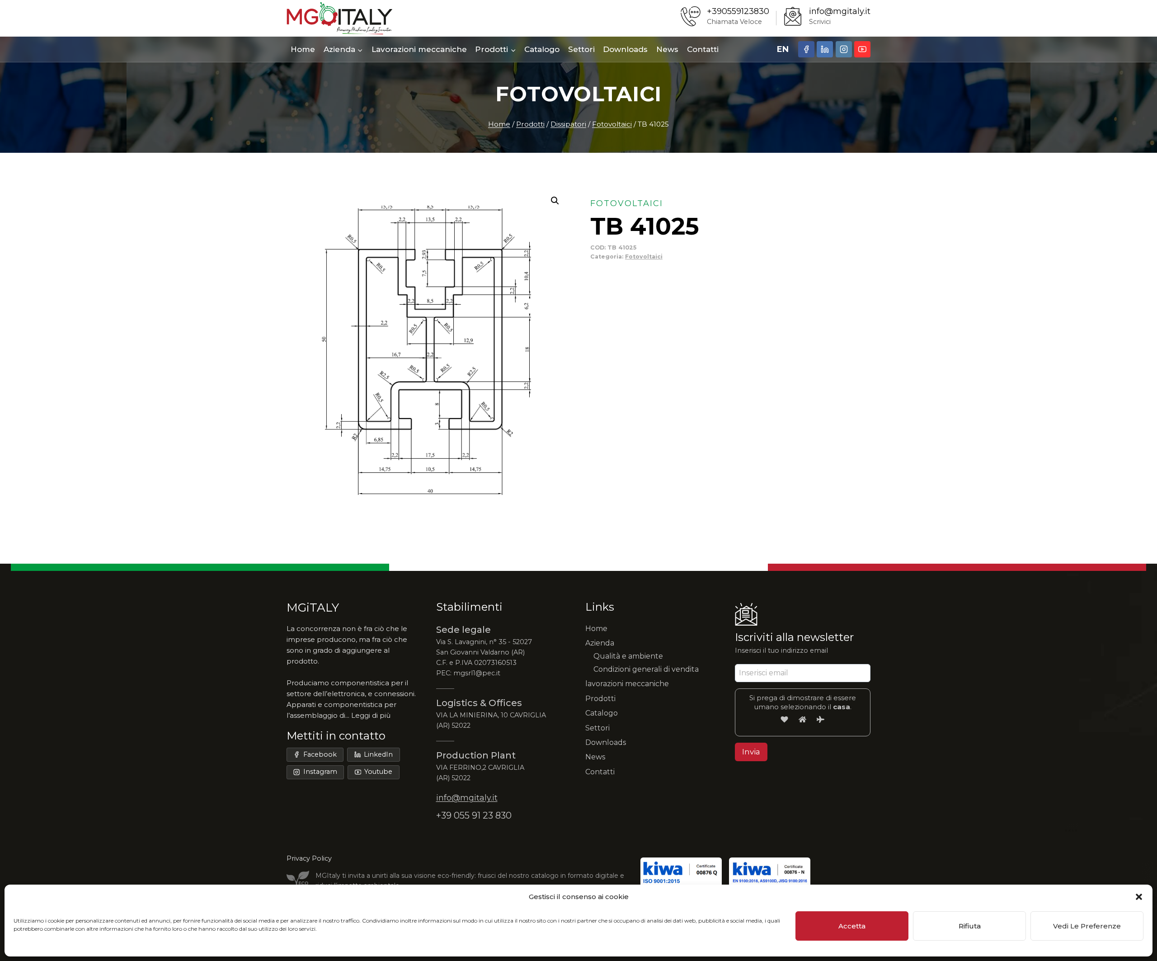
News (667, 49)
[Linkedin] (825, 49)
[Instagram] (844, 49)
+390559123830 (738, 11)
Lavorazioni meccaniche (419, 49)
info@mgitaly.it (839, 11)
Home (303, 49)
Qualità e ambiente (628, 656)
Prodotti (600, 698)
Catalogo (542, 49)
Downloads (625, 49)
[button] (1138, 896)
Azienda (599, 643)
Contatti (703, 49)
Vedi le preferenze (1087, 926)
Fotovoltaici (578, 94)
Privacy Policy (309, 858)
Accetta (851, 926)
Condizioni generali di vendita (646, 669)
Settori (581, 49)
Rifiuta (970, 926)
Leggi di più (370, 715)
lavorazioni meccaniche (627, 683)
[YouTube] (862, 49)
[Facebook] (806, 49)
